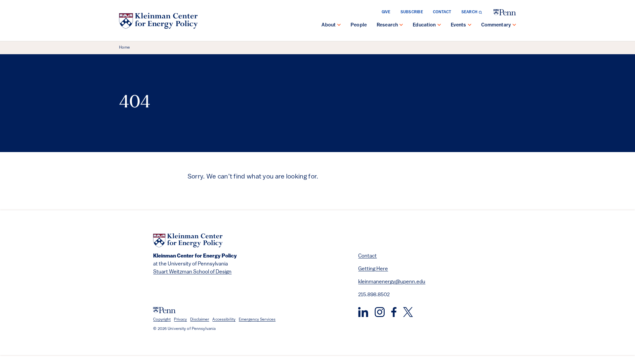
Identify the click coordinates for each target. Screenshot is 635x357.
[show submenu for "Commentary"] (514, 25)
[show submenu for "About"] (339, 25)
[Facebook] (394, 312)
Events (458, 25)
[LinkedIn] (363, 312)
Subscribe (412, 12)
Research (387, 25)
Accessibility (223, 320)
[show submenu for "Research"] (401, 25)
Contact (442, 12)
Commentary (496, 25)
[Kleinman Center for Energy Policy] (158, 21)
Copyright (162, 320)
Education (424, 25)
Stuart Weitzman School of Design (192, 272)
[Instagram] (380, 312)
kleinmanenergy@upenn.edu (391, 282)
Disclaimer (199, 320)
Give (386, 12)
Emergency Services (257, 320)
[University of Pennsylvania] (504, 12)
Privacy (180, 320)
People (359, 25)
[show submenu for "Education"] (439, 25)
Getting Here (373, 269)
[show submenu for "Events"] (469, 25)
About (328, 25)
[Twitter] (408, 312)
